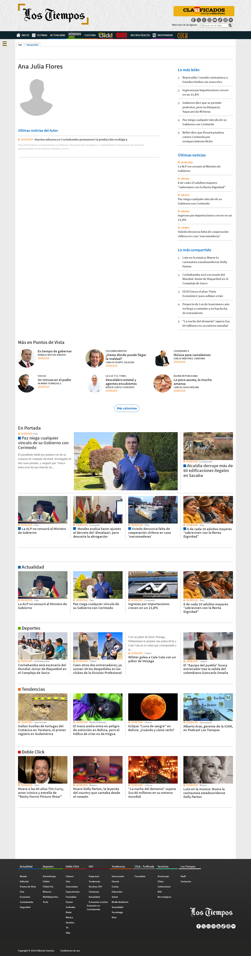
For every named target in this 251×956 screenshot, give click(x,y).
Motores (47, 891)
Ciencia (115, 881)
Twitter (199, 20)
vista (18, 433)
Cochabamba (26, 902)
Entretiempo (49, 876)
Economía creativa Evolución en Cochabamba (97, 905)
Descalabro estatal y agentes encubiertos (121, 381)
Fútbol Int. (48, 886)
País (22, 891)
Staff (183, 876)
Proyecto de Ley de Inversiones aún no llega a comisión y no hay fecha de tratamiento (206, 308)
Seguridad (25, 907)
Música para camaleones (192, 355)
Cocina (115, 886)
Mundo (23, 876)
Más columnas (127, 408)
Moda (68, 912)
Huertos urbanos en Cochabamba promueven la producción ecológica (81, 139)
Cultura (90, 35)
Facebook (193, 20)
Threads (225, 20)
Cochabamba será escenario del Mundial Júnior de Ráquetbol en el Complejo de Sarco (205, 279)
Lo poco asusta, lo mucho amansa (193, 381)
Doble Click (105, 35)
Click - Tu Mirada (182, 35)
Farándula (71, 896)
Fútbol (46, 881)
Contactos (186, 881)
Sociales (70, 922)
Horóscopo (163, 876)
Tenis (45, 902)
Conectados (72, 886)
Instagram (209, 20)
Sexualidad (117, 907)
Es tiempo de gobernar (55, 351)
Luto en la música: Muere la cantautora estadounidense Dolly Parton (204, 262)
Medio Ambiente (120, 902)
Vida (68, 932)
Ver (21, 44)
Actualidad (57, 35)
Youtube (215, 20)
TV (67, 927)
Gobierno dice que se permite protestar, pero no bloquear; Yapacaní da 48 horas (202, 107)
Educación (117, 891)
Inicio (25, 35)
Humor (69, 902)
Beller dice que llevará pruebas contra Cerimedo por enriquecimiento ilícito (203, 136)
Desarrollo (32, 44)
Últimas (42, 35)
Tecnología (117, 912)
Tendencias (94, 881)
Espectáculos (73, 891)
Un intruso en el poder (54, 379)
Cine (68, 881)
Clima (161, 881)
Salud (115, 896)
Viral (114, 917)
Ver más (19, 572)
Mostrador (165, 35)
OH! (121, 35)
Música (69, 917)
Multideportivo (50, 896)
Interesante (118, 876)
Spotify (231, 20)
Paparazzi (94, 876)
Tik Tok (220, 20)
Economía (25, 896)
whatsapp (204, 20)
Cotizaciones (164, 886)
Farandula (140, 876)
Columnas (94, 891)
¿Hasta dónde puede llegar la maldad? (126, 357)
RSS (160, 891)
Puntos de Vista (28, 886)
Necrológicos (140, 35)
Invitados (70, 907)
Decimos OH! (95, 886)
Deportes (75, 35)
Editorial (24, 881)
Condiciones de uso (70, 950)
